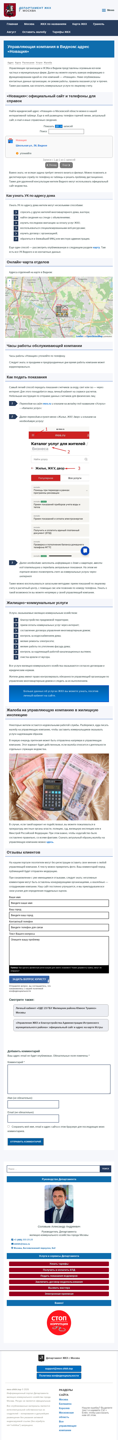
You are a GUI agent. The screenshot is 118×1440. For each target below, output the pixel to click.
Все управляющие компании (68, 1426)
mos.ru (47, 403)
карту (96, 247)
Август (11, 32)
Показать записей (58, 126)
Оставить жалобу (34, 32)
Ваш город (15, 909)
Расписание (28, 62)
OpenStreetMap (94, 336)
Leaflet (79, 336)
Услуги (39, 62)
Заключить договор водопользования (59, 1282)
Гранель (98, 24)
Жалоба (48, 62)
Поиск (105, 1169)
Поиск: (43, 131)
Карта (18, 62)
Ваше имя (15, 897)
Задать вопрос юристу (29, 979)
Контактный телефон (21, 921)
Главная (12, 24)
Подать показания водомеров (59, 1276)
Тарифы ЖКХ (61, 32)
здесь (49, 842)
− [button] (9, 285)
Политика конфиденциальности (59, 1375)
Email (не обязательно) (21, 1112)
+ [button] (9, 281)
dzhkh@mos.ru (22, 1244)
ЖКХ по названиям (53, 24)
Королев (64, 1408)
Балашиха (65, 1404)
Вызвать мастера (59, 1288)
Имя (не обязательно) (20, 1098)
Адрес (11, 62)
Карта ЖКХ (79, 24)
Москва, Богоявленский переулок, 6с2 (34, 1248)
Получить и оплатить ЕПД (59, 1270)
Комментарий (16, 1062)
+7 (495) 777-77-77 (23, 1240)
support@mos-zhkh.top (59, 1368)
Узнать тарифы (59, 1264)
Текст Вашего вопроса (22, 934)
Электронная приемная (59, 1294)
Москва (29, 24)
